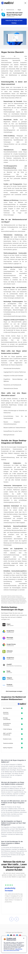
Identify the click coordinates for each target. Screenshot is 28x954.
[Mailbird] (7, 3)
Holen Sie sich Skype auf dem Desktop (14, 22)
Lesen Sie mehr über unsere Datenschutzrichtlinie (13, 949)
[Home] (2, 9)
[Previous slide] (11, 919)
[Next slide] (17, 919)
